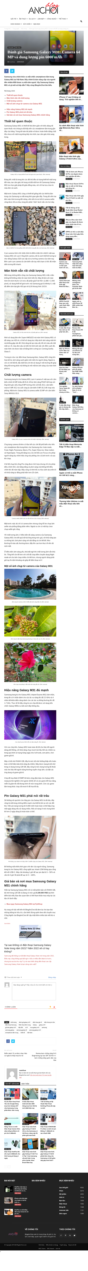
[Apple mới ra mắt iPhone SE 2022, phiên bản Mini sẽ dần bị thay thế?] (78, 296)
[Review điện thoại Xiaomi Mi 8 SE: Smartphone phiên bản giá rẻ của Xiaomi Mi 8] (78, 322)
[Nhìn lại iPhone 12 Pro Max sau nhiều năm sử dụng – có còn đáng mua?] (65, 343)
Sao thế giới (63, 1187)
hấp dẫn (20, 1027)
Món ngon (63, 1213)
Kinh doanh (15, 24)
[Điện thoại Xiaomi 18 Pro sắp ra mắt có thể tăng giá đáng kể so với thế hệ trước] (62, 185)
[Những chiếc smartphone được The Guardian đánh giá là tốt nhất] (78, 275)
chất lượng (14, 1022)
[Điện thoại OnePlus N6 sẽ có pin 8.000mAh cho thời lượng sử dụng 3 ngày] (12, 1143)
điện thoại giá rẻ (37, 1022)
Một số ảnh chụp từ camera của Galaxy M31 (24, 104)
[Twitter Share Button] (12, 71)
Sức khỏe (27, 24)
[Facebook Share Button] (6, 71)
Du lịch (32, 19)
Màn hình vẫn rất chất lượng (18, 98)
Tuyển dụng (63, 1245)
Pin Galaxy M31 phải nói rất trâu (19, 112)
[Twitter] (74, 1235)
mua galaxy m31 (34, 1027)
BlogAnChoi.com (31, 1234)
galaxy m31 (42, 1025)
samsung (44, 1027)
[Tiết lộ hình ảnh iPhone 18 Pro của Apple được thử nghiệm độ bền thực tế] (62, 173)
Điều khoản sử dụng (52, 1245)
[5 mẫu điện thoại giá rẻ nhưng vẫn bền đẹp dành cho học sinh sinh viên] (65, 399)
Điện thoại (18, 47)
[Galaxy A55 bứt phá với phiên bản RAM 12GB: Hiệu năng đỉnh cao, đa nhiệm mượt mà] (78, 362)
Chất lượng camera (14, 101)
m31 (26, 1027)
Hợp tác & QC (72, 1245)
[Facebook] (61, 1235)
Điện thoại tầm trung (25, 1025)
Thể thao (62, 19)
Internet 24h (63, 1210)
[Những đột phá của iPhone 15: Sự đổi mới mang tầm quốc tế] (78, 343)
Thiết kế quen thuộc (15, 95)
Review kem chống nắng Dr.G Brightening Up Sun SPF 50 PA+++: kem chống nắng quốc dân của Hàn (44, 1056)
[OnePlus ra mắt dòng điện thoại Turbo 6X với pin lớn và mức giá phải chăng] (8, 1212)
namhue (22, 1070)
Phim (61, 1191)
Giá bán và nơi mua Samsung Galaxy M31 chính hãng (28, 115)
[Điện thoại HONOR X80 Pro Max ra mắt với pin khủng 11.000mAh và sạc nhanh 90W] (48, 1118)
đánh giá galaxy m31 (24, 1022)
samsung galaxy (9, 1030)
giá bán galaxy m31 (10, 1027)
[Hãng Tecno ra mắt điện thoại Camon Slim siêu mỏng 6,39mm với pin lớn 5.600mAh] (12, 1118)
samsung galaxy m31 (35, 1030)
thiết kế (23, 1032)
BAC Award (50, 1248)
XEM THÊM (25, 1084)
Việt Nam (29, 1032)
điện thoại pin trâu (49, 1022)
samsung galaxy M (22, 1030)
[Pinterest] (65, 1235)
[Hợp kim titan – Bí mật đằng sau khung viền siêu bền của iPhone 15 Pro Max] (65, 362)
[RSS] (70, 1235)
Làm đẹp (41, 19)
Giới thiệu (41, 1245)
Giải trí (13, 19)
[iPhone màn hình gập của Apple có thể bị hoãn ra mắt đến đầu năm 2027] (8, 1200)
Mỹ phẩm (62, 1194)
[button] (81, 21)
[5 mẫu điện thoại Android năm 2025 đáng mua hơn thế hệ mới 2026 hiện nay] (30, 1093)
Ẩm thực (22, 19)
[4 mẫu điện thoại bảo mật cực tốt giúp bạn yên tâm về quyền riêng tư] (65, 322)
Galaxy (35, 1025)
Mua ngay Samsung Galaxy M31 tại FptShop (24, 904)
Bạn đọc (36, 24)
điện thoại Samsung (10, 1025)
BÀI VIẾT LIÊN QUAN (12, 1084)
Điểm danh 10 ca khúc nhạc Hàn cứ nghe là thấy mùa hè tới (15, 1054)
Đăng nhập (52, 977)
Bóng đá (62, 1207)
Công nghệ (51, 19)
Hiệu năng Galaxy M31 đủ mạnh (19, 109)
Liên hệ (58, 1248)
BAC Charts (42, 1248)
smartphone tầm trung (11, 1032)
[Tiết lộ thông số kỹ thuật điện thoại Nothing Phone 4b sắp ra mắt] (48, 1093)
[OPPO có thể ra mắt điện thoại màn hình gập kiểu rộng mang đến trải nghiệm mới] (62, 233)
